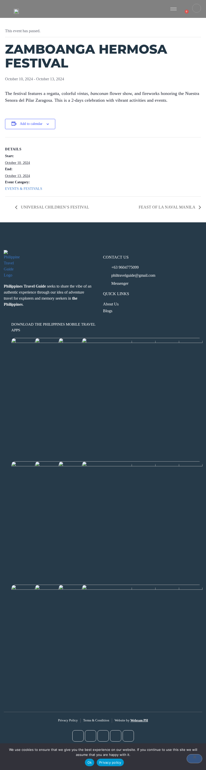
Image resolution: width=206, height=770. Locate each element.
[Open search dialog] (196, 8)
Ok (89, 762)
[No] (194, 758)
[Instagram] (90, 736)
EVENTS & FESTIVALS (23, 189)
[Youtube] (103, 736)
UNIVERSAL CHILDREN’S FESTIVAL (54, 207)
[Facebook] (78, 736)
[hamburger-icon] (173, 9)
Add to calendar (31, 124)
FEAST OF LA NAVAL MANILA (167, 207)
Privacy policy (110, 762)
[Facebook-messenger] (128, 736)
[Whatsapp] (115, 736)
